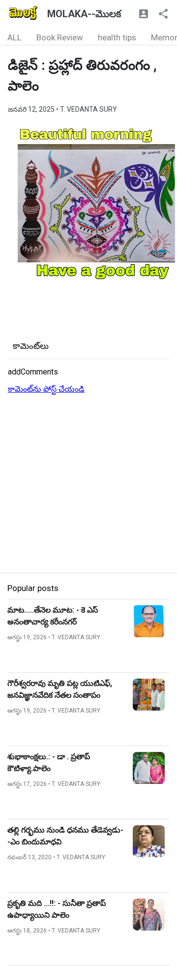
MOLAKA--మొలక (84, 14)
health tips (117, 37)
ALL (14, 37)
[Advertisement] (88, 484)
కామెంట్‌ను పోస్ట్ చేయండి (46, 389)
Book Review (59, 37)
